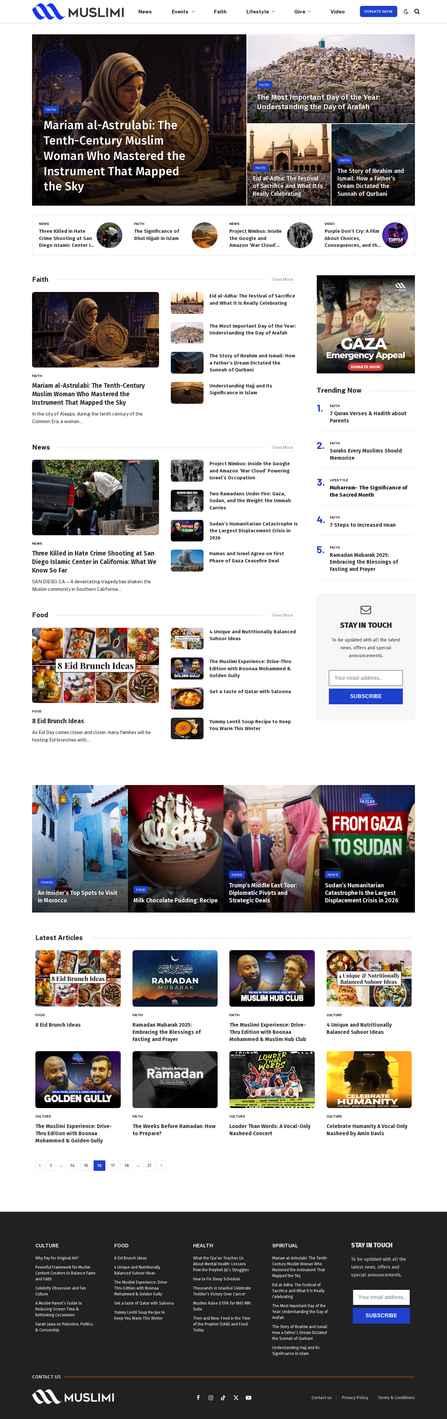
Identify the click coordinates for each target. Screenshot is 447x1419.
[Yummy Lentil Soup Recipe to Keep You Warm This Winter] (187, 729)
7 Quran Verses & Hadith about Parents (368, 417)
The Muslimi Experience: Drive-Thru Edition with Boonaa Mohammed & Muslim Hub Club (267, 1032)
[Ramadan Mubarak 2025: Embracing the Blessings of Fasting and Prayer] (175, 978)
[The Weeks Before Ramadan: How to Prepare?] (175, 1079)
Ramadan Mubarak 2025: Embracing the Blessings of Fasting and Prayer (364, 562)
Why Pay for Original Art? (57, 1258)
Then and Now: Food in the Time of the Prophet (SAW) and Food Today (221, 1324)
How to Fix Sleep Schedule (216, 1279)
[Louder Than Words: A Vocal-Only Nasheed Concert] (272, 1079)
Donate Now (379, 11)
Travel (46, 882)
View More (282, 279)
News (145, 11)
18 (126, 1165)
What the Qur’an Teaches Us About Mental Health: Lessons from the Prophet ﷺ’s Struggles (221, 1264)
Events (180, 11)
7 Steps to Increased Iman (363, 525)
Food (40, 615)
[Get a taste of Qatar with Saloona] (187, 699)
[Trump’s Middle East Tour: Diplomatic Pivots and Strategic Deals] (271, 849)
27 (149, 1165)
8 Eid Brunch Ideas (58, 721)
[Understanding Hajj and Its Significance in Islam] (187, 393)
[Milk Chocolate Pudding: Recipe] (176, 849)
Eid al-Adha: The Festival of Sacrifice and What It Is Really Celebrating (288, 186)
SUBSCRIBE (366, 696)
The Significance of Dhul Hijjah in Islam (156, 234)
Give (299, 11)
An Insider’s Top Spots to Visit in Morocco (77, 896)
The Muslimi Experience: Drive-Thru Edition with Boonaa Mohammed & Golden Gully (250, 668)
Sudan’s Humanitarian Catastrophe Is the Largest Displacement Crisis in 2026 (253, 531)
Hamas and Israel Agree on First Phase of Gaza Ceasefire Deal (246, 557)
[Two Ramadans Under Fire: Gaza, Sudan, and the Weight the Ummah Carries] (187, 501)
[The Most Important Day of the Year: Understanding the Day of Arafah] (331, 78)
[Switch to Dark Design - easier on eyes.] (406, 11)
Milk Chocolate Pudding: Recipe (176, 900)
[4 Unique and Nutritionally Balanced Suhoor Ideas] (187, 639)
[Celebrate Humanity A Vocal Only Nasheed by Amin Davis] (369, 1079)
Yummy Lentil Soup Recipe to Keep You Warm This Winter (250, 725)
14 (72, 1165)
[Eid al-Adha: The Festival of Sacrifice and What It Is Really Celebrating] (289, 165)
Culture (334, 1015)
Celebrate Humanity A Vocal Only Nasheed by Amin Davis (367, 1130)
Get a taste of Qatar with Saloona (250, 691)
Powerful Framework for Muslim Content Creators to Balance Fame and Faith (65, 1273)
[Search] (416, 11)
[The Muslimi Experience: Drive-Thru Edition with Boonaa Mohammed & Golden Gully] (187, 668)
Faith (220, 11)
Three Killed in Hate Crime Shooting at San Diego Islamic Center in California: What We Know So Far (66, 238)
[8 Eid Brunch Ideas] (95, 665)
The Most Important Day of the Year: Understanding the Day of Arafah (318, 102)
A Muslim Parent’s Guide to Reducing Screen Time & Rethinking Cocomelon (58, 1309)
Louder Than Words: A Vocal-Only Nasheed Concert (270, 1130)
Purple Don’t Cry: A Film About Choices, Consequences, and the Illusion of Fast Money (352, 238)
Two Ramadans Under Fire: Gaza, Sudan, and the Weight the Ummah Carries (250, 501)
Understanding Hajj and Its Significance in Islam (240, 389)
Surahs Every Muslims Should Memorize (366, 454)
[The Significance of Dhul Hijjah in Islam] (205, 235)
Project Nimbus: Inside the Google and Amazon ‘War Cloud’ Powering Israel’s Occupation (255, 238)
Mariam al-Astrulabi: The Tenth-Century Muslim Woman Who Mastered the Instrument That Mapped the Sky (114, 156)
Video (338, 11)
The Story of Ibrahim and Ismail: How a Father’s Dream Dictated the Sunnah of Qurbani (370, 182)
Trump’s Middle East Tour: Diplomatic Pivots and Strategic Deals (263, 893)
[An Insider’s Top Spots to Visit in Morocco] (80, 849)
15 (86, 1165)
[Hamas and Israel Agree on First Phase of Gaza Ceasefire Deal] (187, 561)
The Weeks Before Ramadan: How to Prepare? (174, 1130)
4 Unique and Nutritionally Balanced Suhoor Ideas (252, 635)
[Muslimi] (78, 11)
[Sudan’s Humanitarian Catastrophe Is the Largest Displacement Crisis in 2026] (187, 531)
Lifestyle (257, 11)
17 (113, 1165)
